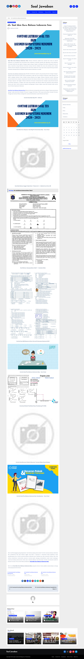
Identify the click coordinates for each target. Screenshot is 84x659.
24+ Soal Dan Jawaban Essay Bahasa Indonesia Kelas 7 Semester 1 (15, 619)
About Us (54, 12)
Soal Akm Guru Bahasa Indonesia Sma (16, 90)
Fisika (64, 107)
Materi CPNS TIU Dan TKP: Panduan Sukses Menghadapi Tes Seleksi (69, 45)
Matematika (65, 113)
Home (29, 12)
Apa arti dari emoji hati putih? (69, 49)
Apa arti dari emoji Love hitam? (70, 52)
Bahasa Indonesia (11, 22)
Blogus (21, 656)
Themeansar (27, 656)
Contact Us (34, 12)
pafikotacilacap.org (67, 148)
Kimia (64, 110)
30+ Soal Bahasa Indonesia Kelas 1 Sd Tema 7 (50, 619)
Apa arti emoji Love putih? (70, 55)
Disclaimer (41, 12)
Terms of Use (48, 12)
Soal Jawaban (42, 6)
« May (69, 144)
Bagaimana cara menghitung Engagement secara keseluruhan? (69, 90)
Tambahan (65, 116)
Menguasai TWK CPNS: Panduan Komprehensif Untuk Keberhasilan (69, 40)
